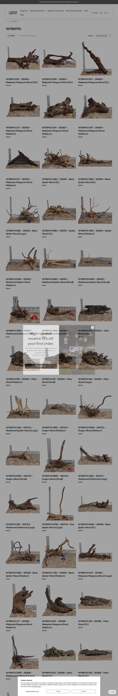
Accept (58, 691)
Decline (83, 691)
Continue (41, 364)
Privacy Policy (36, 686)
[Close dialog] (92, 325)
